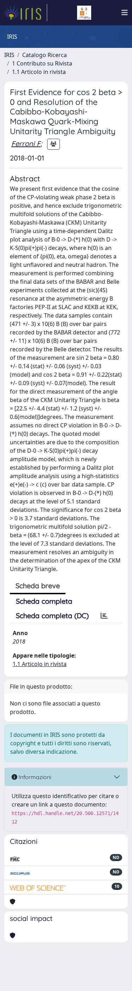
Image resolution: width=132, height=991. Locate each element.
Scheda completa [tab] (44, 601)
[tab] (104, 615)
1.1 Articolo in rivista (39, 72)
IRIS (9, 55)
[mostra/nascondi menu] (124, 12)
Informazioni (34, 776)
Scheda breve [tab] (37, 585)
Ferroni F (25, 143)
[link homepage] (25, 12)
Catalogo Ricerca (44, 55)
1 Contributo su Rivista (42, 63)
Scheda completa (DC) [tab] (52, 615)
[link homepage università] (84, 12)
